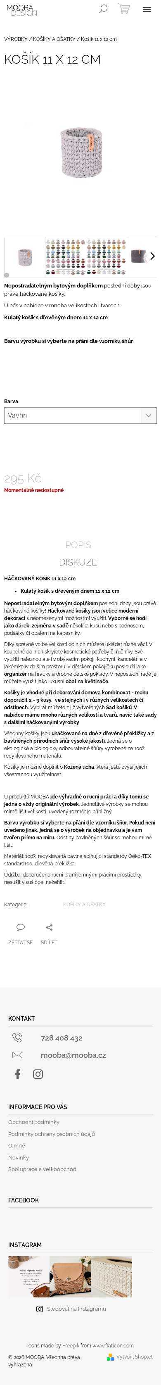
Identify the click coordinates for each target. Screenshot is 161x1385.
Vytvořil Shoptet (134, 1357)
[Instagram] (37, 1074)
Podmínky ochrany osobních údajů (51, 1134)
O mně (16, 1146)
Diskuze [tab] (78, 562)
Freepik (70, 1346)
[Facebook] (17, 1074)
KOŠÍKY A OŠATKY (84, 904)
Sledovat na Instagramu (76, 1309)
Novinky (18, 1158)
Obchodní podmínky (33, 1122)
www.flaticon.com (113, 1346)
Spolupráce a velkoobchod (42, 1169)
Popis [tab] (78, 545)
